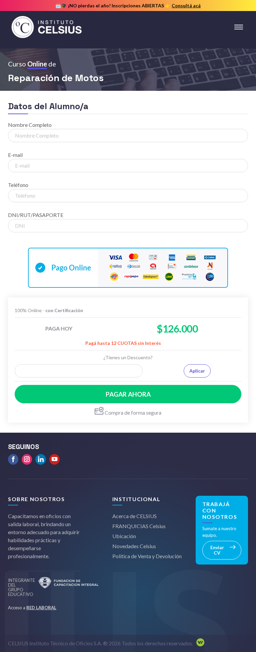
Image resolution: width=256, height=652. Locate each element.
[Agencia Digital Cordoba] (198, 643)
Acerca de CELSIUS (134, 516)
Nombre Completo (30, 125)
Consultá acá (186, 5)
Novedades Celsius (134, 546)
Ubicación (124, 536)
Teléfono (18, 185)
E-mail (15, 155)
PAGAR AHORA (128, 394)
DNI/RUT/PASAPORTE (35, 215)
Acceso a (32, 607)
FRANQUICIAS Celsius (139, 526)
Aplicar (197, 371)
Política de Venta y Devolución (147, 556)
